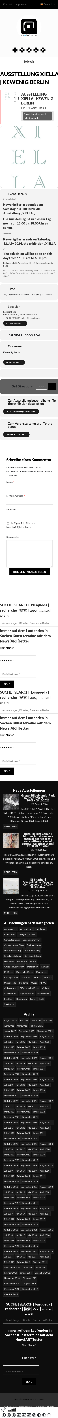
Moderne (23, 982)
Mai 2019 (32, 1170)
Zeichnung (9, 1004)
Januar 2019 (39, 1176)
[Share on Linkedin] (29, 373)
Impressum (21, 4)
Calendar (15, 335)
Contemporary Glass (14, 945)
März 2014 (41, 1267)
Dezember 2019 (11, 1160)
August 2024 (46, 1058)
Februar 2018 (23, 1197)
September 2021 (29, 1122)
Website (10, 509)
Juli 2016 (8, 1235)
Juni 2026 (36, 1020)
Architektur (26, 929)
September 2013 (12, 1283)
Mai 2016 (32, 1235)
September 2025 (29, 1036)
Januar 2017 (39, 1219)
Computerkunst (12, 939)
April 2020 (44, 1149)
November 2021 (30, 1117)
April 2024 (44, 1063)
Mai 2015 (32, 1256)
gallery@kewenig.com (30, 318)
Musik (34, 982)
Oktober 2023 (11, 1079)
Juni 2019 (20, 1170)
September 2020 (29, 1144)
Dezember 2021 (11, 1117)
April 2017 (44, 1213)
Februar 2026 (36, 1025)
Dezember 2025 (26, 1031)
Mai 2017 (32, 1213)
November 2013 (12, 1278)
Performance (43, 993)
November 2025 (45, 1031)
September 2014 (12, 1267)
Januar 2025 (39, 1047)
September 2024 (29, 1058)
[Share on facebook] (16, 373)
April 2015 (44, 1256)
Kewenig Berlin (11, 352)
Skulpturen (21, 999)
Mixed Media (10, 982)
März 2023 (9, 1090)
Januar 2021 (39, 1133)
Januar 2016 (39, 1240)
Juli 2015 (8, 1256)
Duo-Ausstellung (12, 950)
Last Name (7, 660)
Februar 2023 (23, 1090)
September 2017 (29, 1208)
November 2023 (30, 1074)
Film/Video (9, 961)
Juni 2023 (20, 1084)
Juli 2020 (8, 1149)
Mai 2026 (47, 1020)
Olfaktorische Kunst (29, 988)
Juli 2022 (8, 1106)
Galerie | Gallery (16, 434)
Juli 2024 (8, 1063)
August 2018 (46, 1187)
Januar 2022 (39, 1111)
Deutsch (48, 4)
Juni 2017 (20, 1213)
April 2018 (44, 1192)
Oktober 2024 (11, 1058)
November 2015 (30, 1246)
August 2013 (29, 1283)
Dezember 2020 (11, 1138)
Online (45, 988)
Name (10, 482)
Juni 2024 (20, 1063)
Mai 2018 (32, 1192)
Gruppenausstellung (14, 966)
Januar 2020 (39, 1154)
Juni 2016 (20, 1235)
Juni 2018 (20, 1192)
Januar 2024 (39, 1068)
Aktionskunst (10, 929)
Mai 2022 (32, 1106)
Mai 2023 (32, 1084)
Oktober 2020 (11, 1144)
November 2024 (30, 1052)
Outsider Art (10, 993)
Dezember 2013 (42, 1272)
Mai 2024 (32, 1063)
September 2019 (29, 1165)
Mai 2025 (32, 1042)
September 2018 (29, 1187)
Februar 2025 (23, 1047)
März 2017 (9, 1219)
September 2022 (29, 1101)
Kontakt (7, 4)
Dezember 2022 (11, 1095)
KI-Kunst (8, 972)
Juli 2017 (8, 1213)
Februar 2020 (23, 1154)
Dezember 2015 (11, 1246)
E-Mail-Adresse (15, 495)
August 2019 (46, 1165)
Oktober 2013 (29, 1278)
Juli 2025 (8, 1042)
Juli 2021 (8, 1127)
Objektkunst (10, 988)
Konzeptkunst (11, 977)
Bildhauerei (9, 934)
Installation (32, 966)
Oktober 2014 (40, 1262)
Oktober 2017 (11, 1208)
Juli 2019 (8, 1170)
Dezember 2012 (11, 1289)
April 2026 (9, 1025)
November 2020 (30, 1138)
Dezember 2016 (11, 1224)
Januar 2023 (39, 1090)
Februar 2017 (23, 1219)
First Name (7, 647)
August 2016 (46, 1229)
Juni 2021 (20, 1127)
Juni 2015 (20, 1256)
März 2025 (9, 1047)
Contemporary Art (31, 939)
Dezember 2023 (11, 1074)
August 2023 (46, 1079)
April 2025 (44, 1042)
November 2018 (30, 1181)
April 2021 (44, 1127)
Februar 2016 (23, 1240)
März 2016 (9, 1240)
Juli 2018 (8, 1192)
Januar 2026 (10, 1031)
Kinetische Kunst (24, 972)
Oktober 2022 (11, 1101)
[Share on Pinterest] (35, 373)
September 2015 (29, 1251)
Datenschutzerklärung (23, 1399)
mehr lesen (10, 826)
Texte (33, 999)
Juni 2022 (20, 1106)
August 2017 (46, 1208)
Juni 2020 (20, 1149)
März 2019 (9, 1176)
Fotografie (22, 961)
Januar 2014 (26, 1272)
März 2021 (9, 1133)
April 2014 (28, 1267)
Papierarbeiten (27, 993)
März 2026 (22, 1025)
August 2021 (46, 1122)
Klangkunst (41, 972)
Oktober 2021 (11, 1122)
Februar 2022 (23, 1111)
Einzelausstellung (12, 956)
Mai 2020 (32, 1149)
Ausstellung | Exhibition (21, 411)
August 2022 (46, 1101)
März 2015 (9, 1262)
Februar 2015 (23, 1262)
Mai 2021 (32, 1127)
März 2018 (9, 1197)
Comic (32, 934)
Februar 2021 (23, 1133)
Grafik (33, 961)
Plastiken (8, 999)
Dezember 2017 (11, 1203)
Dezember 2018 (11, 1181)
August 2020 (46, 1144)
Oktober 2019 (11, 1165)
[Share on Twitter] (23, 373)
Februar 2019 (23, 1176)
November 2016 (30, 1224)
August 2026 (10, 1020)
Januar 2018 (39, 1197)
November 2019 (30, 1160)
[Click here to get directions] (52, 386)
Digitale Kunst (34, 945)
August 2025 (46, 1036)
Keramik (45, 966)
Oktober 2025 (11, 1036)
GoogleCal (32, 335)
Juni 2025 (20, 1042)
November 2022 (30, 1095)
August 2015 (46, 1251)
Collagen (22, 934)
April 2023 (44, 1084)
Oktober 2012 (11, 1294)
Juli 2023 (8, 1084)
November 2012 (30, 1289)
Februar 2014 (10, 1272)
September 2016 (29, 1229)
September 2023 (29, 1079)
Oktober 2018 (11, 1187)
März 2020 (9, 1154)
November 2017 (30, 1203)
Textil (41, 999)
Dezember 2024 (11, 1052)
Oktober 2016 (11, 1229)
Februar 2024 (23, 1068)
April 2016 (44, 1235)
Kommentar (13, 537)
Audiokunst (40, 929)
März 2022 (9, 1111)
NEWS (43, 982)
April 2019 (44, 1170)
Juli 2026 (24, 1020)
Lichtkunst (26, 977)
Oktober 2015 (11, 1251)
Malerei (37, 977)
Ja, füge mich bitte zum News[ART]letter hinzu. (20, 525)
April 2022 (44, 1106)
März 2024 (9, 1068)
